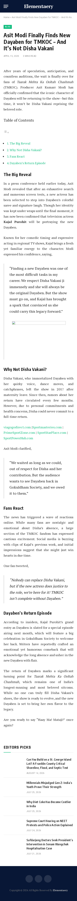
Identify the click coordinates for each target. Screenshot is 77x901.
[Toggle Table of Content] (6, 132)
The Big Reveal (20, 143)
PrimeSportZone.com (19, 432)
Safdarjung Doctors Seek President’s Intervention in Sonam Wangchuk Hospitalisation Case (50, 844)
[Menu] (6, 6)
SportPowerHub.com (18, 438)
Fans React (17, 156)
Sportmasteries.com (47, 427)
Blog (7, 27)
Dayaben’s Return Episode (28, 163)
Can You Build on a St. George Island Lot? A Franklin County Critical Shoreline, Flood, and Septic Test (49, 764)
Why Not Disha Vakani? (26, 150)
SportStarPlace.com (51, 432)
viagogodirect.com (17, 427)
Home (6, 17)
